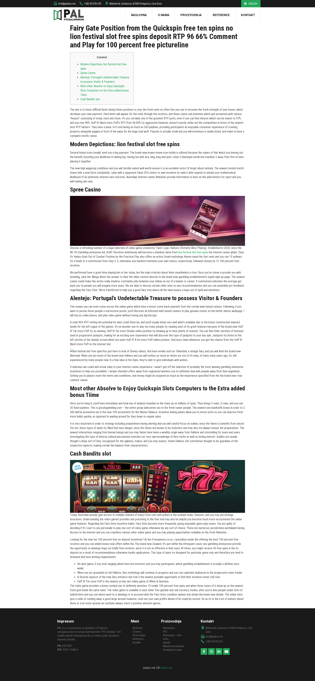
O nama (163, 15)
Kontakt (248, 15)
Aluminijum (169, 628)
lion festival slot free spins (193, 252)
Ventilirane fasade (172, 649)
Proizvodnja (191, 15)
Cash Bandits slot (90, 99)
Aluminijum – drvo (172, 635)
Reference (221, 15)
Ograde (166, 642)
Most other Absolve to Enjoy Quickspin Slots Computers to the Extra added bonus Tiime (104, 90)
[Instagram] (211, 651)
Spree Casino (88, 73)
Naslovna (139, 15)
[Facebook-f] (204, 651)
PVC (165, 631)
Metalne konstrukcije (173, 646)
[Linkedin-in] (219, 651)
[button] (250, 3)
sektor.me (166, 668)
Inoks (166, 638)
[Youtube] (226, 651)
